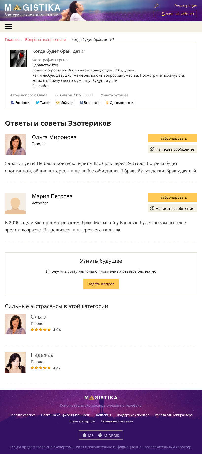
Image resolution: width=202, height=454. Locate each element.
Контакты (103, 415)
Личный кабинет (179, 13)
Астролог (40, 202)
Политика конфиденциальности (65, 415)
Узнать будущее (114, 95)
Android (111, 435)
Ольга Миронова (54, 136)
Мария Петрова (52, 196)
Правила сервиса (22, 415)
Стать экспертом (82, 421)
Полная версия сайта (117, 421)
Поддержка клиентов (133, 415)
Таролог (39, 143)
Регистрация (186, 5)
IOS (90, 435)
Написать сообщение (175, 149)
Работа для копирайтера (174, 415)
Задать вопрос (101, 283)
